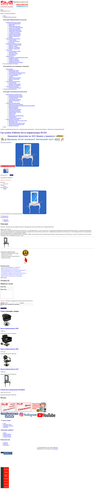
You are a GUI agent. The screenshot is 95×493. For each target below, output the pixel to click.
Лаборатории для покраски (15, 31)
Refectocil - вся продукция (15, 45)
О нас (4, 423)
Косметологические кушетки (16, 95)
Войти (2, 13)
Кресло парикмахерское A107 (10, 369)
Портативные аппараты (14, 110)
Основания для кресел (14, 61)
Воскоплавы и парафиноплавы (16, 115)
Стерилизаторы (12, 40)
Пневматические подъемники (16, 62)
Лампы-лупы (12, 114)
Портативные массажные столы (16, 124)
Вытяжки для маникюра (14, 85)
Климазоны (11, 42)
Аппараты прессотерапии (15, 109)
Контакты (5, 427)
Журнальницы (12, 55)
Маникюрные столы (14, 70)
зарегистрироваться (10, 13)
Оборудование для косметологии (14, 94)
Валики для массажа (14, 125)
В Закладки (7, 333)
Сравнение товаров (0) (6, 142)
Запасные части (10, 56)
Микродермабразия (13, 108)
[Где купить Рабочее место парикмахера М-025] (5, 172)
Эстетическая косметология (9, 89)
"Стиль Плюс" (54, 448)
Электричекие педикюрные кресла (17, 72)
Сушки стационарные (14, 41)
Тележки (11, 76)
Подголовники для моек (14, 51)
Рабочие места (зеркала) (14, 28)
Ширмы (11, 37)
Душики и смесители (14, 60)
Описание (5, 219)
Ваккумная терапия (13, 106)
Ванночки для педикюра (15, 84)
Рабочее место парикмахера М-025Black (13, 389)
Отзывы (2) (6, 221)
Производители (7, 435)
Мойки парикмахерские (14, 26)
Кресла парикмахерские (14, 23)
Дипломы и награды (8, 425)
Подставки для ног (13, 53)
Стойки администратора (15, 35)
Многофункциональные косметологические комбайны (22, 105)
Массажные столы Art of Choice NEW (18, 120)
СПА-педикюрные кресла (15, 74)
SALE (4, 126)
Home (4, 15)
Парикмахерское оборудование (13, 22)
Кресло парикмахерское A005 (10, 328)
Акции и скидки (7, 436)
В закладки (3, 177)
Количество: (3, 175)
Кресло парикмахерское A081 (10, 349)
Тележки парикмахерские (15, 30)
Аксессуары (9, 50)
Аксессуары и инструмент (12, 86)
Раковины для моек (13, 58)
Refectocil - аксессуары (14, 48)
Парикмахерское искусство (9, 17)
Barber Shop (11, 25)
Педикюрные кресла (14, 71)
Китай (4, 188)
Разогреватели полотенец (15, 118)
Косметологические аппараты (16, 104)
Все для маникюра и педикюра (10, 63)
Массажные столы (13, 121)
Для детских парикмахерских (16, 27)
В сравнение (9, 177)
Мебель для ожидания (14, 36)
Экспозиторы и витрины (15, 33)
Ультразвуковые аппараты (15, 111)
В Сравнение (13, 333)
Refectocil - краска (13, 46)
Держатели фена (13, 52)
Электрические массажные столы (17, 123)
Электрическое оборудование (13, 38)
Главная (2, 129)
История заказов (7, 434)
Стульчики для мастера (14, 32)
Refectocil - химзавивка (14, 47)
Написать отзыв (4, 217)
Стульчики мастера (13, 75)
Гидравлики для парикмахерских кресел (18, 57)
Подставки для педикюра (15, 87)
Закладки (5, 442)
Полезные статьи (7, 424)
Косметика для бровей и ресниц (13, 43)
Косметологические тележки (16, 96)
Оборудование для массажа (12, 119)
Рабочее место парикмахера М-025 (56, 129)
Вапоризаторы (12, 113)
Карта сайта (6, 445)
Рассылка (5, 443)
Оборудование (9, 69)
